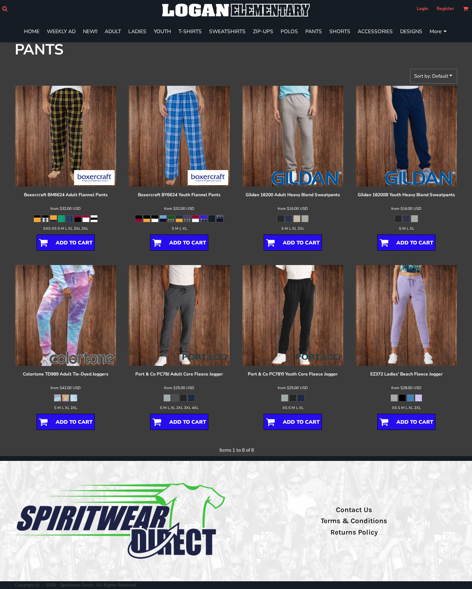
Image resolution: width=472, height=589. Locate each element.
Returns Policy (354, 532)
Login (422, 8)
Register (445, 8)
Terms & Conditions (354, 521)
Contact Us (354, 510)
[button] (4, 8)
